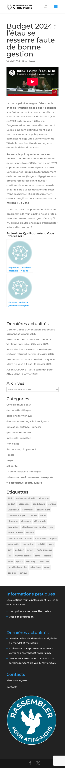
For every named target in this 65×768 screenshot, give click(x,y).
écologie (12, 573)
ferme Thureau (15, 532)
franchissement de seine (20, 538)
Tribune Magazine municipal (23, 471)
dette (43, 515)
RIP (10, 555)
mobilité (41, 544)
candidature (39, 504)
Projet (10, 460)
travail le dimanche (17, 567)
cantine (52, 504)
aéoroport (44, 498)
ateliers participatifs (25, 498)
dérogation (13, 527)
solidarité (12, 465)
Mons (51, 544)
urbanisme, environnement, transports (29, 477)
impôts (53, 538)
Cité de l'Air (13, 509)
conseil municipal (16, 515)
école (47, 567)
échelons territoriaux (19, 415)
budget (11, 504)
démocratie (40, 521)
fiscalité (30, 532)
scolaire (47, 555)
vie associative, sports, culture (24, 482)
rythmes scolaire (23, 555)
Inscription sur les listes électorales (30, 611)
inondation (28, 544)
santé (37, 555)
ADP (10, 498)
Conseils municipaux (18, 404)
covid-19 (33, 515)
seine (10, 561)
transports (44, 561)
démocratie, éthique (18, 410)
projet (30, 550)
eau (51, 527)
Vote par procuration (21, 616)
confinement (43, 509)
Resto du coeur (44, 550)
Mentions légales (16, 680)
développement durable (34, 527)
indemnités (13, 544)
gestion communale (18, 432)
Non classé (28, 61)
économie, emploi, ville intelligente (27, 421)
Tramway (30, 561)
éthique (23, 573)
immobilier (40, 538)
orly (10, 550)
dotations (26, 521)
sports (19, 561)
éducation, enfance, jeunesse (24, 426)
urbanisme (35, 567)
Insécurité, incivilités (18, 438)
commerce (28, 509)
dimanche (13, 521)
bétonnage (24, 504)
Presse (10, 454)
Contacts (11, 686)
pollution (19, 550)
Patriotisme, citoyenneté (21, 449)
